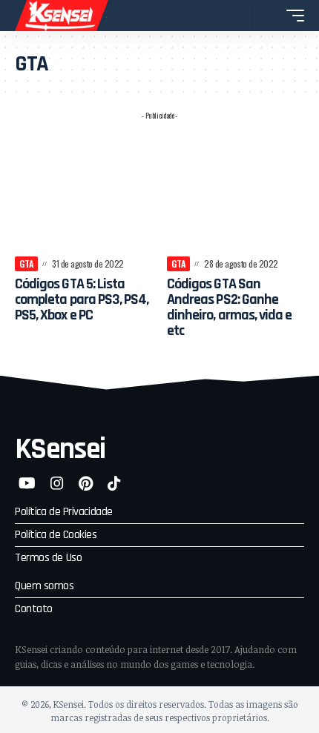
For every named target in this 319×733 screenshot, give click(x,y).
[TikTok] (114, 483)
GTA (26, 263)
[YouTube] (27, 483)
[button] (237, 16)
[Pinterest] (85, 483)
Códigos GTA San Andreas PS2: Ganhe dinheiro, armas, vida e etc (229, 307)
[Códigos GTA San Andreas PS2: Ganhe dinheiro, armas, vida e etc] (235, 196)
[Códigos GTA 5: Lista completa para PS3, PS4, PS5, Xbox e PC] (83, 196)
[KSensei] (61, 15)
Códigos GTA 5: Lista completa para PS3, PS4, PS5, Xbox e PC (81, 299)
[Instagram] (57, 483)
